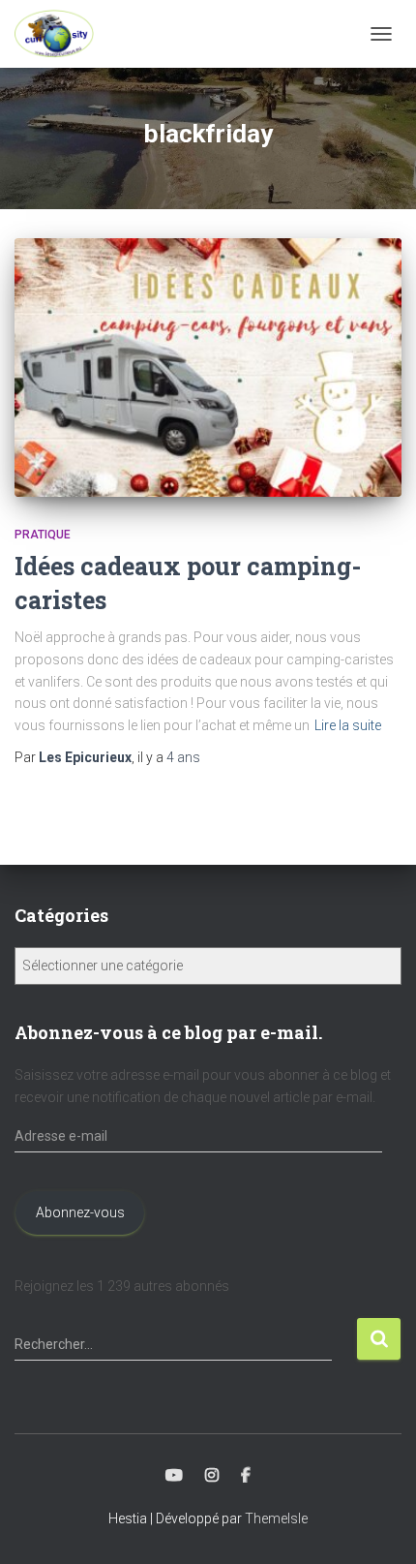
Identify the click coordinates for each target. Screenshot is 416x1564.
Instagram (211, 1476)
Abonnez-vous (80, 1212)
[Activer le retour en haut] (377, 1525)
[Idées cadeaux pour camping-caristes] (208, 367)
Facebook (245, 1476)
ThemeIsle (276, 1518)
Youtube (174, 1476)
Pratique (43, 534)
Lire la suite (347, 725)
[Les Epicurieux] (61, 34)
